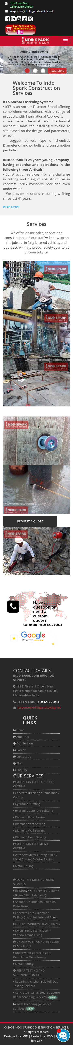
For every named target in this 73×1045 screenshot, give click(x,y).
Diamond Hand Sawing (23, 303)
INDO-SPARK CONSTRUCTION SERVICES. (42, 1027)
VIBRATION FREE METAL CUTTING (30, 317)
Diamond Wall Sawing (22, 298)
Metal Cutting (16, 490)
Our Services (25, 743)
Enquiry (21, 770)
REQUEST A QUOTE (30, 521)
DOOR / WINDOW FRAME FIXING (32, 424)
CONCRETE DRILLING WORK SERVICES (35, 365)
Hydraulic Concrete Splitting (26, 285)
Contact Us (23, 757)
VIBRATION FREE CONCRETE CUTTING (35, 268)
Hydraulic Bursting (20, 281)
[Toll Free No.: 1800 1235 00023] (6, 3)
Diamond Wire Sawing (22, 294)
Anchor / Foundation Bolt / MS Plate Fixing (36, 382)
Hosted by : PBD (42, 1036)
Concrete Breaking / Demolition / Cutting (35, 276)
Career (21, 750)
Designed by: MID (16, 1036)
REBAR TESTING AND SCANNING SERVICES (27, 534)
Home (20, 730)
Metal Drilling (16, 334)
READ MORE (11, 207)
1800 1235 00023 (50, 625)
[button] (32, 638)
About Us (22, 737)
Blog (19, 763)
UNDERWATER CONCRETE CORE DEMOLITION (32, 473)
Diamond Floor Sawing (22, 289)
